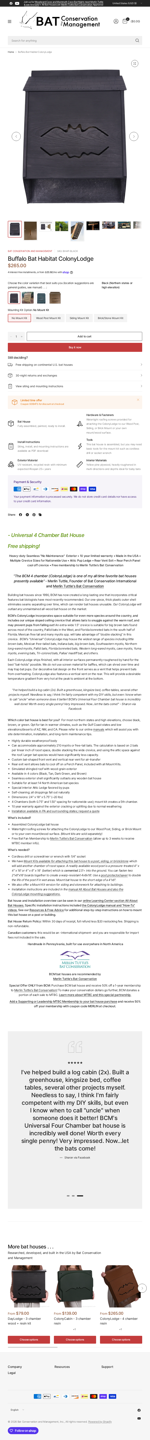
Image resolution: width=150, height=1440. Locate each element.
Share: (12, 514)
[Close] (138, 400)
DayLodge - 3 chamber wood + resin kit (24, 1321)
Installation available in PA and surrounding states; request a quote (55, 811)
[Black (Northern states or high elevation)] (56, 1329)
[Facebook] (11, 3)
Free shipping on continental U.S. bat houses (44, 364)
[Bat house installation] (75, 136)
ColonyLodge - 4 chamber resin (119, 1321)
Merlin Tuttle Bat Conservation (76, 4)
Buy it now (75, 347)
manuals (98, 729)
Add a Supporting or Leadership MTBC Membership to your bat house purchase (63, 1001)
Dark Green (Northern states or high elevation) (41, 298)
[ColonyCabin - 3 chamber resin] (75, 1286)
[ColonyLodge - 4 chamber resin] (121, 1286)
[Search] (137, 40)
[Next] (133, 136)
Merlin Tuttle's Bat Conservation (78, 586)
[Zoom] (134, 63)
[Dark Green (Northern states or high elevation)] (68, 1329)
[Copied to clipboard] (40, 514)
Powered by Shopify (100, 1421)
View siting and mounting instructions (39, 386)
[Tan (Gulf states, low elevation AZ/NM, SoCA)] (62, 1329)
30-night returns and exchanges (36, 375)
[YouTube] (17, 3)
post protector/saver (114, 875)
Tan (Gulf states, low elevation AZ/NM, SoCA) (28, 298)
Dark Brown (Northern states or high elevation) (55, 298)
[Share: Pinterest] (34, 514)
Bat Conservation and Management (30, 251)
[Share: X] (27, 514)
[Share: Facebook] (20, 514)
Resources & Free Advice (46, 910)
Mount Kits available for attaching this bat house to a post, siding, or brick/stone (76, 861)
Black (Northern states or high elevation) (14, 298)
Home (11, 52)
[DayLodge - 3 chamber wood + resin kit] (29, 1286)
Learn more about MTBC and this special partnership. (95, 995)
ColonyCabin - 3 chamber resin (72, 1321)
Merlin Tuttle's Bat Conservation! (35, 990)
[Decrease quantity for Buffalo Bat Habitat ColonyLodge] (11, 336)
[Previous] (16, 136)
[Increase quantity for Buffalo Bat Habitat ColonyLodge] (22, 336)
